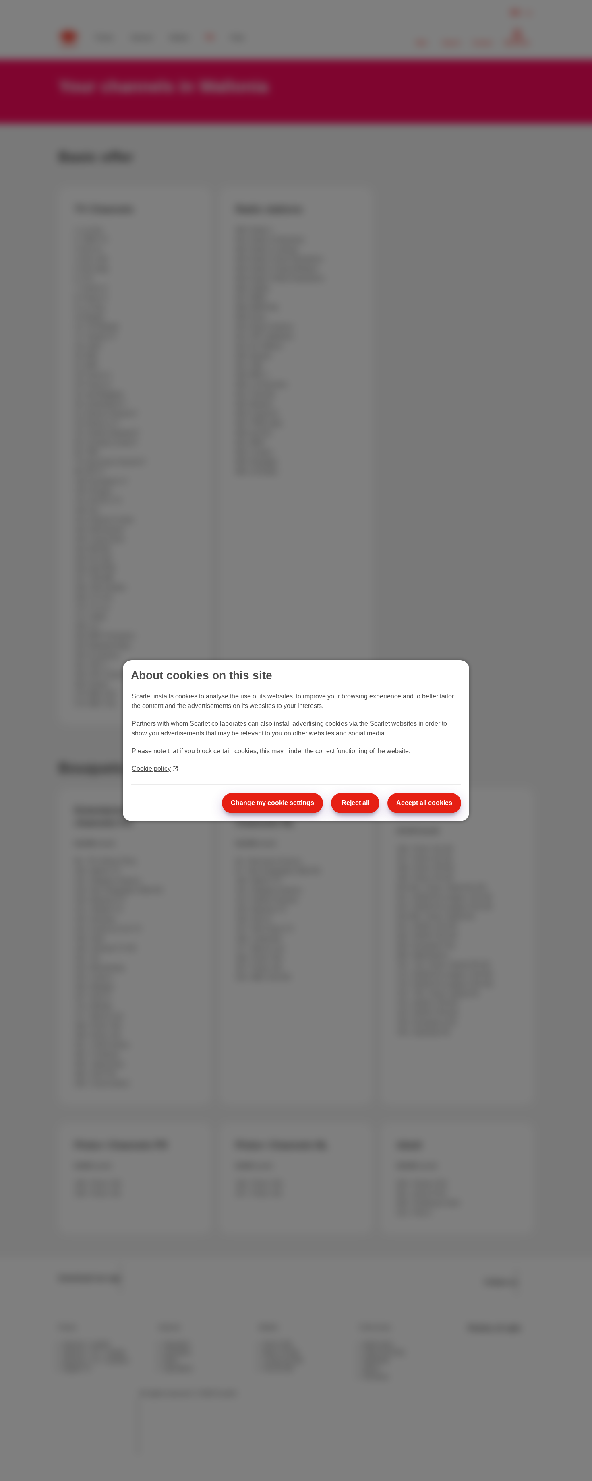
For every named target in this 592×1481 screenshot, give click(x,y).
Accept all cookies (424, 802)
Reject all (355, 802)
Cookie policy (151, 768)
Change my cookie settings (272, 802)
